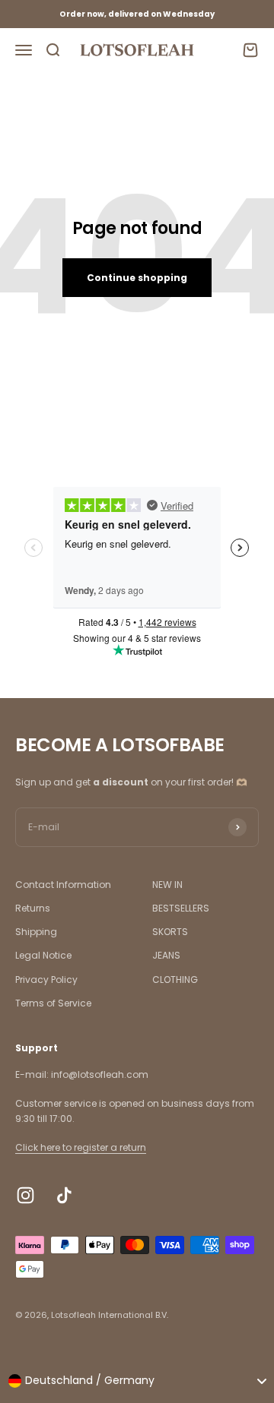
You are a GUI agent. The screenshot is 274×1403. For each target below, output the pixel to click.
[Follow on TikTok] (64, 1195)
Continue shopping (137, 277)
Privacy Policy (46, 979)
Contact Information (63, 884)
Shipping (36, 931)
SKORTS (170, 931)
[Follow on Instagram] (25, 1195)
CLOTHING (175, 979)
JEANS (166, 955)
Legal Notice (43, 955)
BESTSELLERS (180, 908)
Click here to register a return (80, 1147)
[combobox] (137, 1381)
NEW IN (167, 884)
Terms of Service (53, 1003)
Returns (32, 908)
